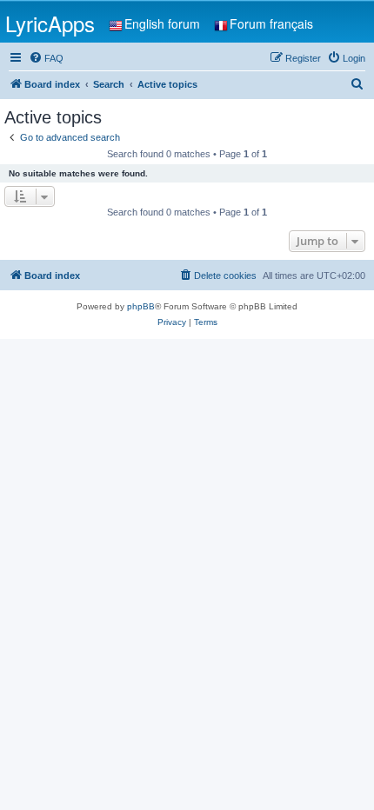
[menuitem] (46, 58)
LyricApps (50, 23)
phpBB (141, 306)
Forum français (271, 23)
